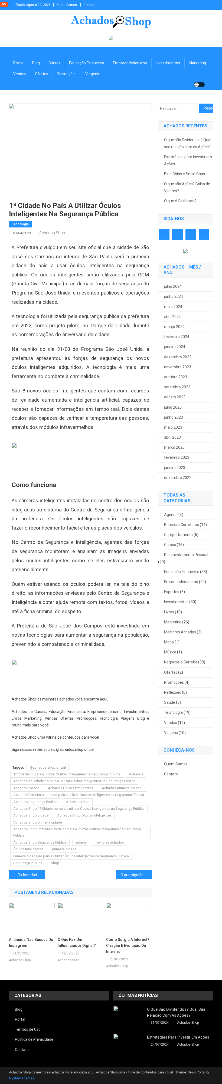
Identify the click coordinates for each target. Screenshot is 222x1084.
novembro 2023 (177, 367)
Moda (169, 642)
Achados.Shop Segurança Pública (40, 842)
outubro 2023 (175, 377)
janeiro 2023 (174, 467)
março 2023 (174, 447)
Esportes (171, 592)
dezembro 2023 (177, 357)
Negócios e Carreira (180, 662)
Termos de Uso (28, 1029)
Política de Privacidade (34, 1039)
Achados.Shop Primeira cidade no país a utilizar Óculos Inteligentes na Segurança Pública (77, 832)
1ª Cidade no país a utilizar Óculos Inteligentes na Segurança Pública (66, 774)
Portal (18, 63)
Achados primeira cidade (121, 788)
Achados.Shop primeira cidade (37, 822)
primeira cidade (64, 849)
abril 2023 (172, 437)
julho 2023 (173, 407)
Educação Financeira (86, 63)
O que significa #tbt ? (136, 875)
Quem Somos (66, 5)
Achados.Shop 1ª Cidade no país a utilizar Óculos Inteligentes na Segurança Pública (79, 809)
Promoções (67, 74)
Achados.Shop (52, 233)
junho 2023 (173, 417)
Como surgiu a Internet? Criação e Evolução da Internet (127, 945)
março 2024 (174, 327)
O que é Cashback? (180, 201)
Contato (89, 5)
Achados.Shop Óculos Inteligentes (84, 815)
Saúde (169, 702)
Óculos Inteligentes (28, 849)
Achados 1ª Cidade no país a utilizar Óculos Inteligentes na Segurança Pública (74, 781)
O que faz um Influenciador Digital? (77, 942)
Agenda (171, 515)
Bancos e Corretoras (181, 525)
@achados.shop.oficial (48, 767)
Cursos (54, 63)
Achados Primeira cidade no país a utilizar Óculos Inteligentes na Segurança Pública (78, 795)
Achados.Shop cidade (30, 815)
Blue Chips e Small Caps (184, 174)
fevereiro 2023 (176, 457)
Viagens (92, 74)
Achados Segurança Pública (35, 802)
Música (170, 652)
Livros (169, 612)
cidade (80, 842)
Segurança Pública (27, 863)
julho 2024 (173, 286)
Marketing (197, 63)
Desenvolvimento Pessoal (186, 555)
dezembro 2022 (177, 477)
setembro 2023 (177, 387)
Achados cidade (26, 788)
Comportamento (178, 535)
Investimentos (168, 63)
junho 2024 (173, 296)
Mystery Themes (21, 1078)
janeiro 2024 (174, 347)
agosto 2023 (174, 397)
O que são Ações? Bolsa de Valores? (187, 187)
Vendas (19, 74)
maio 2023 (173, 427)
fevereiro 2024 (176, 337)
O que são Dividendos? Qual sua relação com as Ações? (187, 143)
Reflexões (172, 692)
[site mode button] (199, 84)
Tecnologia (20, 224)
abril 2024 (172, 317)
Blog (36, 63)
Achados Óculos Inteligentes (70, 788)
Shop (55, 863)
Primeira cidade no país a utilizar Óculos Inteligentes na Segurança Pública (71, 856)
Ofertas (41, 74)
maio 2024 (173, 307)
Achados (136, 774)
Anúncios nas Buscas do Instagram (31, 942)
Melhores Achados (180, 632)
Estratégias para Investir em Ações (188, 160)
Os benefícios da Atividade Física (31, 875)
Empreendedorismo (130, 63)
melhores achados (109, 842)
